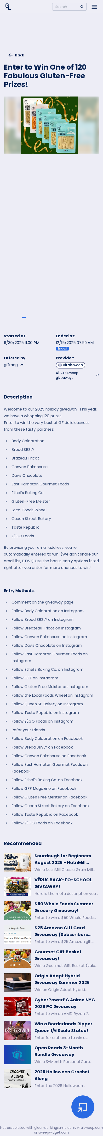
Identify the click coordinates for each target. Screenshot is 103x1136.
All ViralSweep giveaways (67, 375)
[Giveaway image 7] (55, 317)
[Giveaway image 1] (18, 317)
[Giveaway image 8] (61, 317)
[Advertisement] (51, 35)
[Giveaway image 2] (24, 317)
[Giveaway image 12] (85, 317)
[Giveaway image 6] (48, 317)
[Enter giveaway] (82, 1106)
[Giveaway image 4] (36, 317)
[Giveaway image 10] (73, 317)
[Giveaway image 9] (67, 317)
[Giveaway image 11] (79, 317)
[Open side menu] (94, 7)
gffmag (11, 365)
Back (19, 55)
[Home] (8, 6)
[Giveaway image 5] (42, 317)
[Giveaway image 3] (30, 317)
